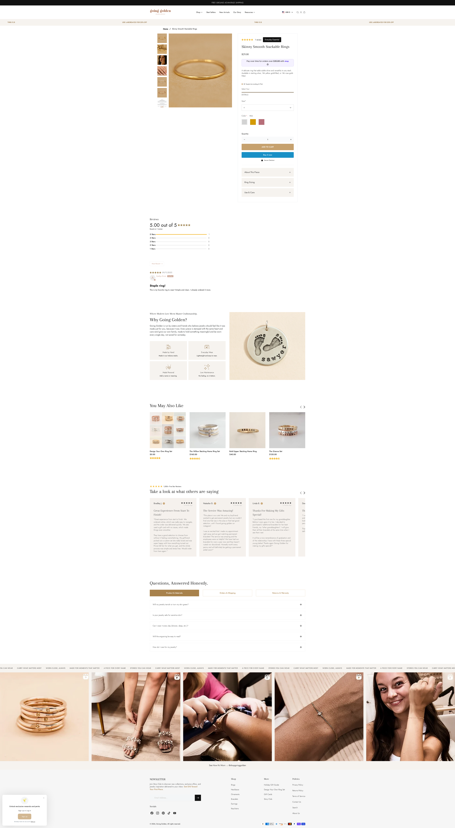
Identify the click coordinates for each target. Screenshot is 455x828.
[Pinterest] (163, 813)
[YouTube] (175, 813)
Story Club (268, 799)
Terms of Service (298, 796)
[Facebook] (152, 813)
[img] (155, 272)
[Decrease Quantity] (244, 139)
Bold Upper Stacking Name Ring (243, 451)
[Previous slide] (301, 407)
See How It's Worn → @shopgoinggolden (227, 765)
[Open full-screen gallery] (200, 70)
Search (295, 807)
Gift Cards (268, 794)
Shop (198, 12)
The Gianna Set (275, 451)
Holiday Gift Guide (271, 784)
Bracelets (234, 799)
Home (165, 29)
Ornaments (235, 794)
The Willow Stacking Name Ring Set (205, 451)
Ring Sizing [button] (249, 182)
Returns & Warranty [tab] (280, 593)
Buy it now (267, 154)
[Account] (301, 12)
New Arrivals (224, 12)
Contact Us (296, 802)
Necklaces (235, 789)
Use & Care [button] (249, 192)
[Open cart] (304, 12)
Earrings (234, 803)
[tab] (268, 94)
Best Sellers (211, 12)
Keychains (235, 808)
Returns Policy (297, 790)
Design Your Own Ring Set (161, 451)
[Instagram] (157, 813)
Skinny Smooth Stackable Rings (184, 29)
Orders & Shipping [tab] (227, 593)
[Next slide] (304, 407)
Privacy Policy (297, 784)
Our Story (237, 12)
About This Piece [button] (251, 172)
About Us (296, 813)
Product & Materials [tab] (174, 593)
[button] (287, 12)
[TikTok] (169, 813)
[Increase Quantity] (291, 139)
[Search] (298, 12)
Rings (233, 784)
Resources (249, 12)
